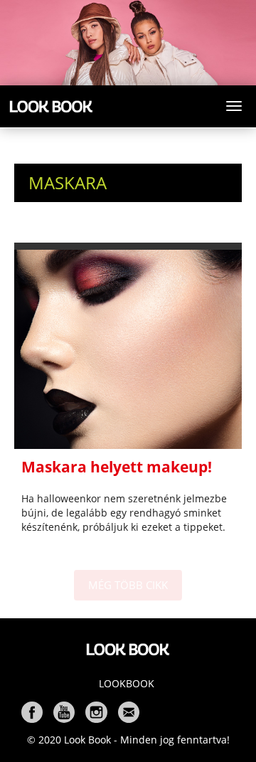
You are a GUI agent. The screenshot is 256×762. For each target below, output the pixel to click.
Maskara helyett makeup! (116, 467)
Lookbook (126, 683)
